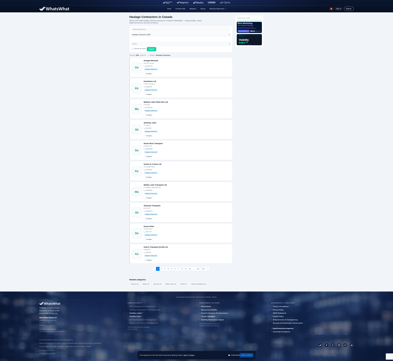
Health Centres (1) (170, 284)
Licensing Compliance (281, 332)
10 (189, 269)
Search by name (140, 48)
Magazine (193, 9)
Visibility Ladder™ (136, 313)
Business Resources (218, 9)
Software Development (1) (198, 284)
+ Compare (148, 73)
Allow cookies (246, 355)
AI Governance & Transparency (285, 320)
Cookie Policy (278, 316)
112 (203, 269)
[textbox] (135, 44)
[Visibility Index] (249, 39)
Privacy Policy (278, 310)
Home (169, 9)
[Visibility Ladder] (249, 27)
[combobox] (181, 34)
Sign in (338, 9)
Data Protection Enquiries (283, 328)
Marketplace (206, 306)
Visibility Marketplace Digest (212, 320)
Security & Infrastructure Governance (288, 323)
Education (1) (157, 284)
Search (151, 49)
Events (203, 9)
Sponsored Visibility (209, 310)
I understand (234, 355)
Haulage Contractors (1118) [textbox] (141, 34)
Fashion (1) (183, 284)
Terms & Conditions (281, 306)
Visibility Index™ (135, 316)
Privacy (191, 355)
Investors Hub (180, 9)
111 (198, 269)
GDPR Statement (279, 313)
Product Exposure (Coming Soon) (214, 313)
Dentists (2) (145, 284)
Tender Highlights (208, 316)
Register (349, 9)
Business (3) (134, 284)
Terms (185, 355)
